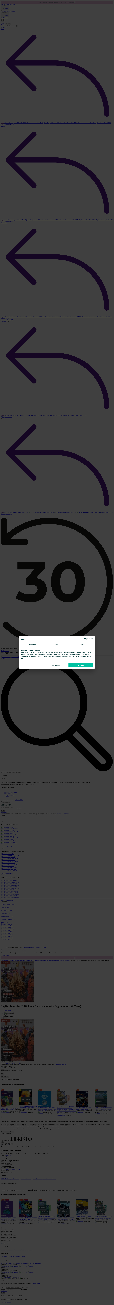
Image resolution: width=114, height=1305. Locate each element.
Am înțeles (81, 665)
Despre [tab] (82, 644)
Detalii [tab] (57, 644)
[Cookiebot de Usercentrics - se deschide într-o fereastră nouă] (85, 639)
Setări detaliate (55, 665)
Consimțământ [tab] (32, 644)
